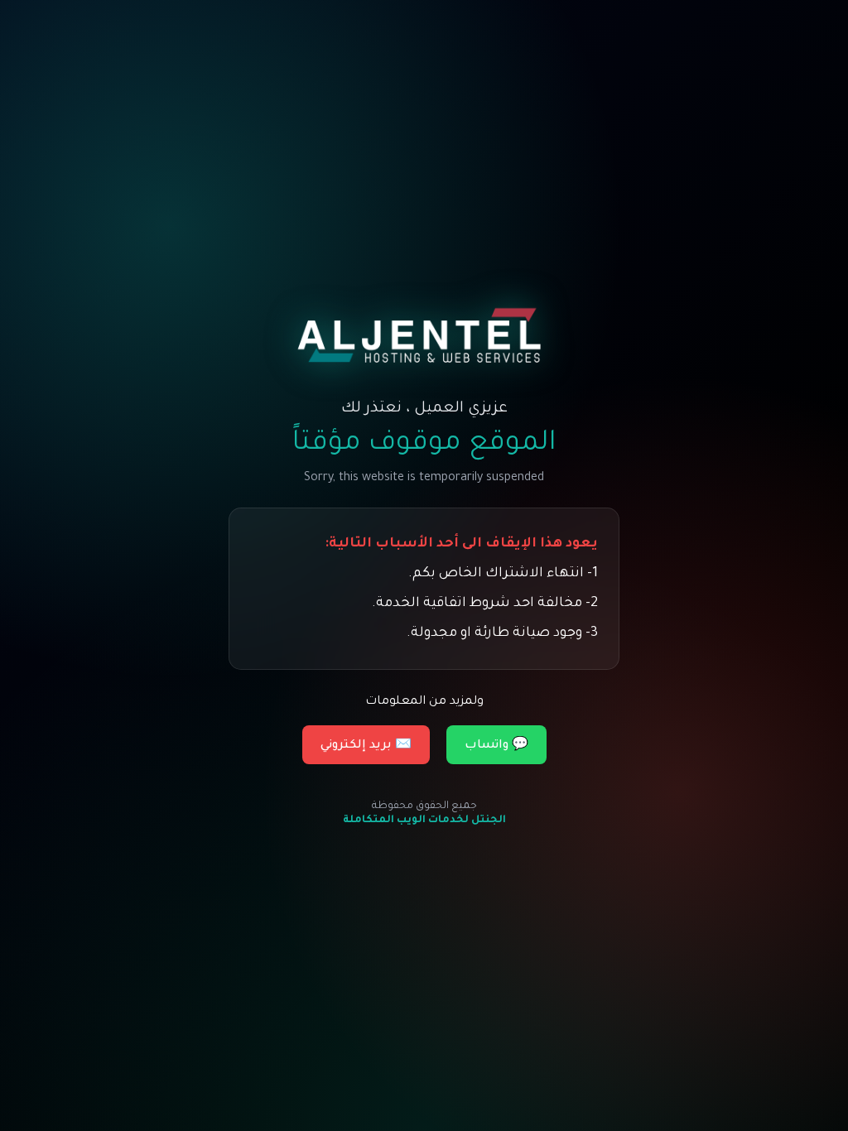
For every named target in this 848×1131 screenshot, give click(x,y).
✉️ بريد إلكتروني (366, 746)
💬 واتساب (496, 746)
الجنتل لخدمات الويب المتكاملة (424, 820)
